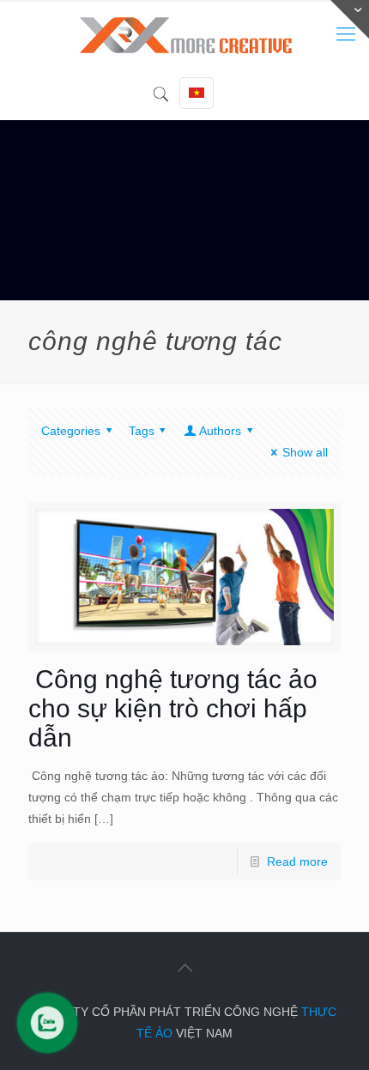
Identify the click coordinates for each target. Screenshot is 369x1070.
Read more (297, 861)
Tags (141, 431)
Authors (220, 431)
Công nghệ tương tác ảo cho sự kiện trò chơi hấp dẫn (173, 708)
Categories (70, 431)
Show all (305, 452)
